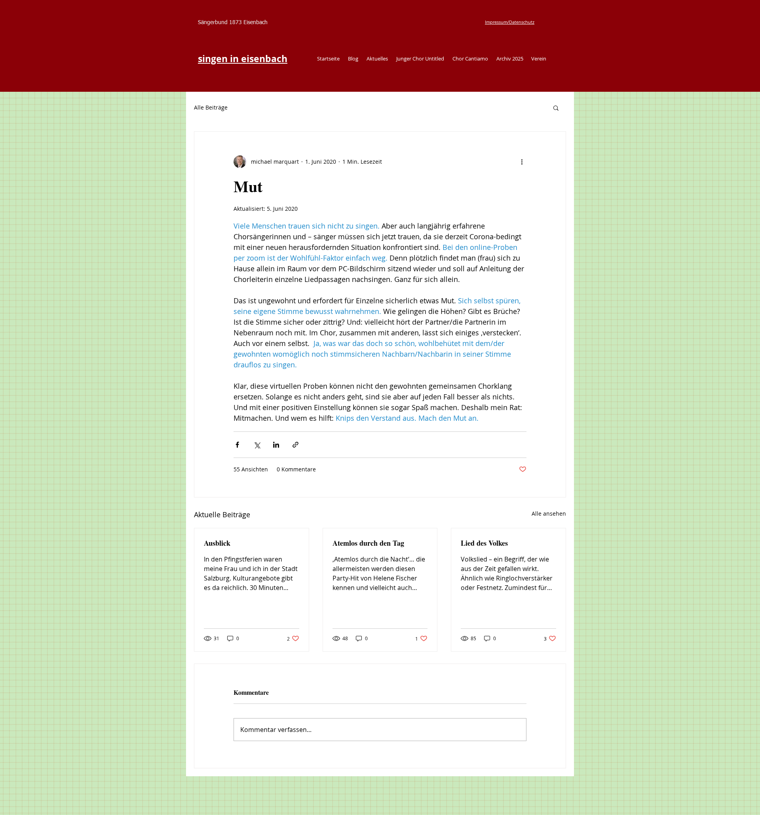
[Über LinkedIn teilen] (276, 444)
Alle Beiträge (211, 107)
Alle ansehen (549, 513)
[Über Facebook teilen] (237, 444)
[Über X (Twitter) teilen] (256, 444)
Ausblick (217, 543)
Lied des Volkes (484, 543)
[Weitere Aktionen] (521, 161)
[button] (556, 107)
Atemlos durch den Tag (368, 543)
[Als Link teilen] (295, 444)
